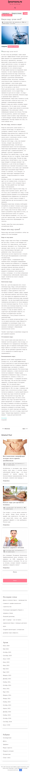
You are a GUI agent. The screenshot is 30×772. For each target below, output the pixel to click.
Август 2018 (6, 725)
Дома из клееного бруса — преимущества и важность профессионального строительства (15, 603)
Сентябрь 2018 (7, 721)
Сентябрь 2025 (7, 655)
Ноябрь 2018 (7, 715)
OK (20, 770)
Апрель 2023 (6, 708)
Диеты (5, 741)
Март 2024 (6, 692)
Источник (4, 418)
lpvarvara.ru (15, 1)
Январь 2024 (6, 698)
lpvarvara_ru (18, 22)
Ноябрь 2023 (7, 702)
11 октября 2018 (9, 507)
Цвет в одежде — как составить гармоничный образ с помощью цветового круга (15, 623)
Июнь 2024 (6, 688)
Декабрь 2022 (7, 711)
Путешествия (7, 754)
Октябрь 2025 (7, 652)
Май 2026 (6, 649)
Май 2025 (6, 668)
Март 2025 (6, 672)
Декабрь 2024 (7, 678)
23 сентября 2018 (9, 463)
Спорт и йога (6, 757)
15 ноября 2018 (8, 22)
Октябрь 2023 (7, 705)
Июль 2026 (6, 645)
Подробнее (6, 481)
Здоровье (5, 744)
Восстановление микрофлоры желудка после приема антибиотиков (14, 458)
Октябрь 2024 (7, 685)
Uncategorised (7, 738)
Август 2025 (6, 659)
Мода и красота (7, 747)
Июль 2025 (6, 662)
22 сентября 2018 (9, 550)
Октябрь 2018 (7, 718)
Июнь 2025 (6, 665)
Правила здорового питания (13, 547)
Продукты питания (16, 13)
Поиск (15, 572)
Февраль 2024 (7, 695)
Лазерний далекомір (8, 616)
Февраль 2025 (7, 675)
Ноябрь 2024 (7, 682)
